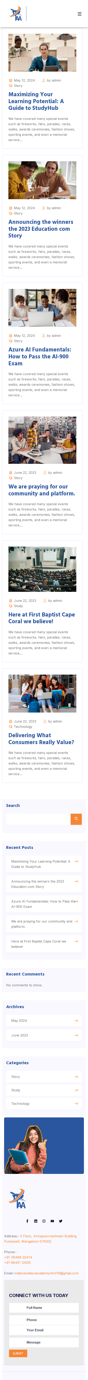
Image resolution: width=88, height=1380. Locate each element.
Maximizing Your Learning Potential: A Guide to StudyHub (36, 101)
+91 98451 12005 (17, 1263)
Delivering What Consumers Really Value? (41, 739)
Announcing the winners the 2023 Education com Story (40, 229)
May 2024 (19, 1021)
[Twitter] (60, 1221)
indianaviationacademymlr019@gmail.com (47, 1273)
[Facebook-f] (27, 1221)
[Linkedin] (36, 1221)
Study (18, 606)
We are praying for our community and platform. (41, 490)
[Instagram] (44, 1221)
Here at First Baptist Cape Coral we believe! (41, 618)
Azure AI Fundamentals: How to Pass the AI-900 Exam (39, 356)
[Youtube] (52, 1221)
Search (13, 806)
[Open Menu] (80, 13)
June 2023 (19, 1035)
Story (18, 86)
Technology (23, 727)
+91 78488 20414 (18, 1257)
